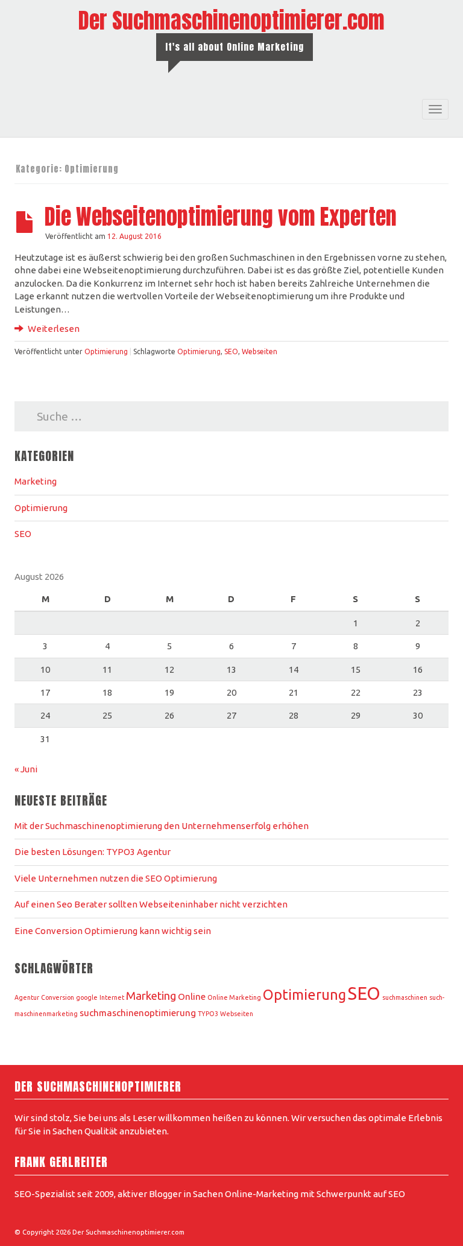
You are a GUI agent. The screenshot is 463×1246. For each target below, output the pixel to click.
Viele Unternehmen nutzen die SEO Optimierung (115, 878)
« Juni (25, 769)
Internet (111, 997)
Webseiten (259, 351)
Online (192, 996)
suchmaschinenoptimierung (138, 1013)
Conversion (57, 997)
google (87, 997)
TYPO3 (208, 1013)
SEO (231, 351)
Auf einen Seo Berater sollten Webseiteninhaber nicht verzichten (151, 904)
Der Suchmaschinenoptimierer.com (231, 20)
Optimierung (106, 351)
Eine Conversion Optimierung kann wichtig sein (112, 931)
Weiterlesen (53, 328)
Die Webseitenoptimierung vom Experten (221, 216)
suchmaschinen (404, 997)
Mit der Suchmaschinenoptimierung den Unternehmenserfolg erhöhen (161, 826)
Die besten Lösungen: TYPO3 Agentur (93, 852)
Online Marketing (234, 997)
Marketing (35, 481)
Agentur (26, 997)
